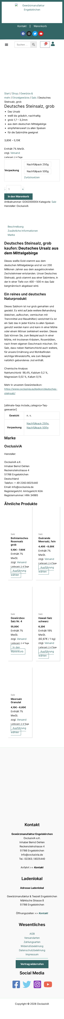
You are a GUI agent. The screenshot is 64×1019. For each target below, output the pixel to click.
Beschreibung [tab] (16, 226)
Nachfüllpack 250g (37, 423)
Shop (15, 93)
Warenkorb (40, 26)
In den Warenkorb (18, 196)
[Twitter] (27, 984)
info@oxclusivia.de (32, 854)
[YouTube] (48, 984)
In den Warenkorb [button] (17, 649)
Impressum (32, 954)
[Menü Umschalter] (6, 44)
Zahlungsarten (32, 942)
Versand (15, 152)
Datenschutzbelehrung (32, 950)
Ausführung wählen (18, 572)
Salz (33, 97)
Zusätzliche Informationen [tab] (23, 230)
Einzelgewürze (20, 97)
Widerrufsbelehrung (32, 946)
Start (7, 93)
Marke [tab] (11, 234)
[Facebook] (16, 984)
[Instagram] (37, 984)
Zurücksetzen (32, 177)
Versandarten (32, 937)
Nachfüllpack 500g (37, 427)
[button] (32, 964)
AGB (32, 933)
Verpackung (11, 170)
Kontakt (21, 26)
